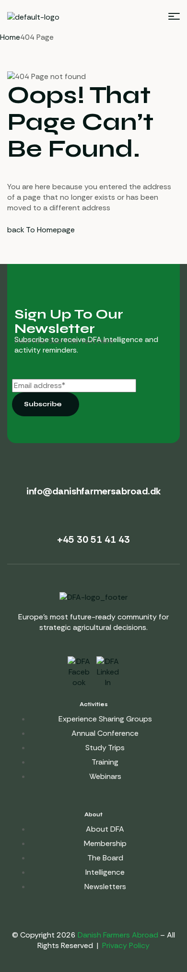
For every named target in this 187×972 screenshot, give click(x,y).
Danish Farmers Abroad (118, 935)
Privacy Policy (126, 945)
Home (10, 37)
